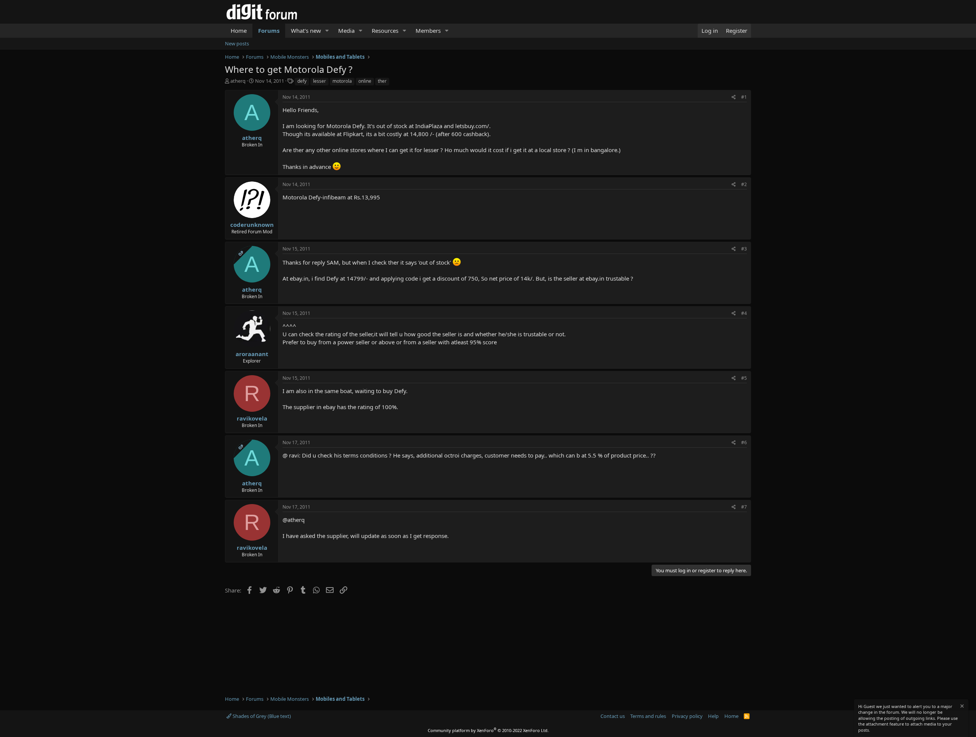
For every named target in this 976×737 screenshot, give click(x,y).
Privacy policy (687, 716)
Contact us (612, 716)
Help (713, 716)
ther (382, 81)
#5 (744, 378)
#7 (744, 507)
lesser (319, 81)
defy (302, 81)
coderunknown (252, 224)
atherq (238, 80)
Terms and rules (648, 716)
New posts (237, 43)
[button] (327, 31)
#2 (744, 184)
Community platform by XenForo (488, 730)
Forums (268, 30)
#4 (744, 313)
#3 (744, 249)
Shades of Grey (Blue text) (261, 716)
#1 (744, 97)
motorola (342, 81)
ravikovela (252, 418)
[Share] (733, 97)
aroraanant (252, 354)
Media (346, 30)
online (364, 81)
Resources (385, 30)
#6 (744, 442)
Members (428, 30)
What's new (306, 30)
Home (239, 30)
